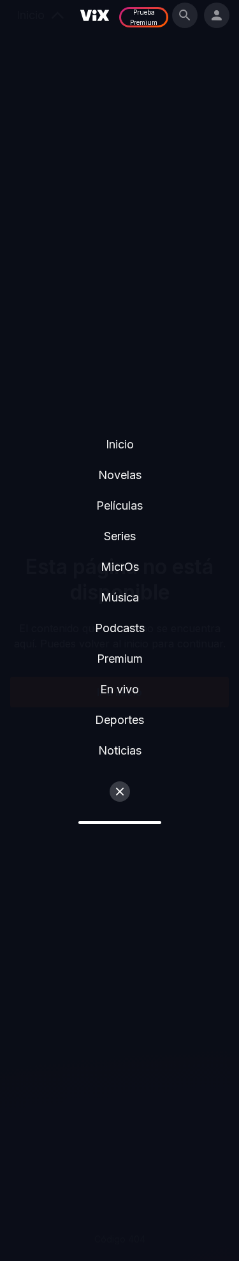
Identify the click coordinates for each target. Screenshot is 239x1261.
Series (120, 536)
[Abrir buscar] (185, 15)
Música (120, 597)
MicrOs (120, 566)
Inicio (120, 444)
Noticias (119, 750)
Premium (120, 658)
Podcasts (120, 628)
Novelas (119, 475)
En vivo (119, 689)
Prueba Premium (143, 17)
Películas (119, 505)
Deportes (119, 719)
